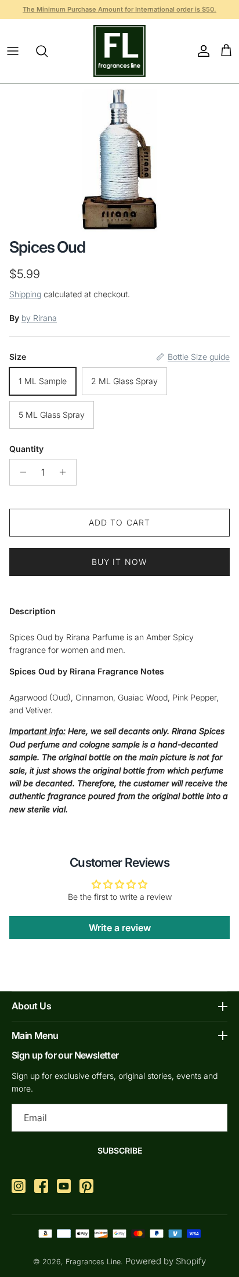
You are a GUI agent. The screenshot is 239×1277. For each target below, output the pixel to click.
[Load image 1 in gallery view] (119, 158)
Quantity (26, 449)
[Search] (47, 51)
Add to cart (119, 522)
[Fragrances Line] (119, 51)
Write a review (120, 927)
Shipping (25, 294)
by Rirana (39, 318)
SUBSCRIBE (119, 1150)
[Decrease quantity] (20, 472)
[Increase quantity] (66, 472)
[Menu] (13, 51)
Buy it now (119, 562)
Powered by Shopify (165, 1261)
